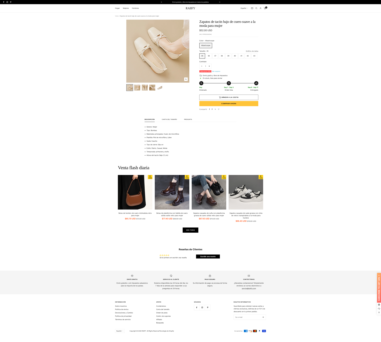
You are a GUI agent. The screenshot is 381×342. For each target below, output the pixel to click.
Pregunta (188, 119)
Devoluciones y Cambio (124, 313)
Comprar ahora (228, 103)
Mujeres (126, 8)
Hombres (135, 8)
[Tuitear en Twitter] (215, 109)
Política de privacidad (123, 316)
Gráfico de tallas (252, 51)
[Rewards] (379, 305)
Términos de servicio (123, 319)
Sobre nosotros (121, 306)
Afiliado (159, 319)
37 (215, 56)
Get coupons (216, 71)
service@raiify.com (249, 288)
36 (209, 56)
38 (222, 56)
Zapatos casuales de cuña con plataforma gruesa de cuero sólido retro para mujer (209, 214)
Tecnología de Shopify (166, 331)
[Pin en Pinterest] (212, 109)
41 (241, 56)
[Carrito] (265, 8)
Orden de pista (161, 313)
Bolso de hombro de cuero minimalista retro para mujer (135, 214)
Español (243, 8)
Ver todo (190, 230)
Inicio (116, 16)
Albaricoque (205, 45)
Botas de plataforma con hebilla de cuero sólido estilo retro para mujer (172, 214)
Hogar (117, 8)
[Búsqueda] (256, 8)
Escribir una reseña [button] (208, 256)
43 (254, 56)
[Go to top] (379, 313)
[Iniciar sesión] (260, 8)
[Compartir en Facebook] (209, 109)
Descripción (150, 119)
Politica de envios (121, 309)
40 (235, 56)
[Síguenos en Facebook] (3, 2)
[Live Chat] (379, 309)
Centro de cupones (163, 316)
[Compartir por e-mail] (218, 109)
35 (202, 56)
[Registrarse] (263, 317)
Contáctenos (161, 306)
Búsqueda (160, 323)
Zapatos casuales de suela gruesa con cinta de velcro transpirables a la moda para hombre (245, 215)
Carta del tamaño (169, 119)
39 (228, 56)
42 (248, 56)
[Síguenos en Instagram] (7, 2)
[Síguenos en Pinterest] (10, 2)
